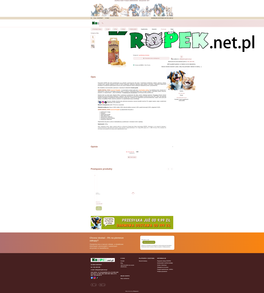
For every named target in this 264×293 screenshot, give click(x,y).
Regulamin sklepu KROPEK (164, 261)
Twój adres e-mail (145, 239)
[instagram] (103, 102)
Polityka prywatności (162, 271)
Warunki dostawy (143, 261)
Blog (122, 263)
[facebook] (100, 102)
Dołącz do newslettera (148, 242)
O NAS (107, 18)
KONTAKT (100, 18)
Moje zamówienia (125, 278)
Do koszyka (99, 208)
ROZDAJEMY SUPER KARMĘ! (165, 263)
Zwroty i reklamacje (162, 265)
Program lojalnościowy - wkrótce (165, 269)
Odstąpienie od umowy (162, 267)
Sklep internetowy (131, 291)
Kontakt (122, 261)
